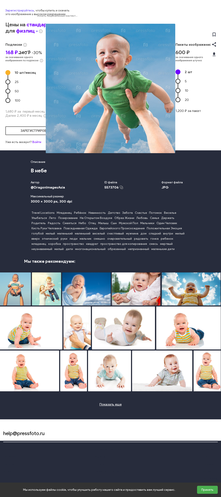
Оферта (100, 456)
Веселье (170, 213)
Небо (82, 223)
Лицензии (101, 464)
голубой (38, 233)
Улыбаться (39, 218)
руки (64, 239)
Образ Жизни (124, 218)
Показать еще (110, 404)
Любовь (142, 218)
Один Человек (166, 223)
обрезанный (117, 249)
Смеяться (69, 223)
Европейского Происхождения (122, 228)
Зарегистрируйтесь (19, 10)
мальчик (86, 239)
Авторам (208, 464)
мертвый (166, 244)
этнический (50, 239)
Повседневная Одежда (81, 228)
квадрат (92, 244)
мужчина (132, 233)
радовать (141, 239)
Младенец (64, 213)
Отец (92, 223)
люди (73, 239)
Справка (207, 449)
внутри (168, 233)
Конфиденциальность (109, 449)
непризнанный (138, 249)
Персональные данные (110, 471)
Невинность (97, 213)
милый (50, 233)
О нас (7, 471)
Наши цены (10, 464)
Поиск (7, 449)
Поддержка (210, 478)
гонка (154, 239)
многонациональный (90, 249)
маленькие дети (163, 249)
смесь (153, 244)
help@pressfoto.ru (24, 433)
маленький (65, 233)
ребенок (167, 239)
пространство (73, 244)
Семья (154, 218)
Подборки (10, 456)
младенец (39, 244)
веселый (99, 233)
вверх (36, 239)
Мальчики (147, 223)
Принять (207, 490)
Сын (114, 223)
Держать (167, 218)
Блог (205, 456)
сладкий (155, 233)
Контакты (208, 471)
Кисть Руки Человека (47, 228)
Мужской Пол (128, 223)
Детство (114, 213)
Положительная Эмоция (164, 228)
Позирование (68, 218)
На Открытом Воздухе (96, 218)
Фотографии (180, 15)
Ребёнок (80, 213)
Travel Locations (43, 213)
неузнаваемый (42, 249)
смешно (99, 239)
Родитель (39, 223)
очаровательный (119, 239)
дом (143, 233)
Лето (52, 218)
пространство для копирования (123, 244)
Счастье (141, 213)
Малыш (103, 223)
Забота (127, 213)
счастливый (115, 233)
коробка (54, 244)
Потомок (155, 213)
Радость (54, 223)
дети (69, 249)
